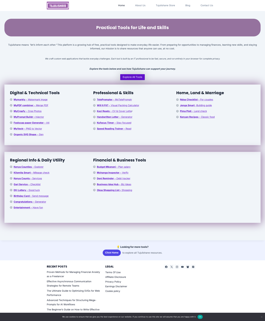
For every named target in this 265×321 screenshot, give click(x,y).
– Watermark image (30, 99)
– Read (114, 128)
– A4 (31, 122)
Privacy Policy (113, 281)
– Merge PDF (31, 105)
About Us (140, 5)
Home (121, 5)
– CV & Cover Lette (114, 111)
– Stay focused (114, 122)
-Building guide (196, 105)
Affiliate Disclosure (115, 277)
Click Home (111, 252)
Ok (200, 317)
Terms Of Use (113, 272)
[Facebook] (166, 266)
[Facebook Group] (187, 266)
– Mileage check (31, 172)
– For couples (196, 99)
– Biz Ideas (114, 184)
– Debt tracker (113, 178)
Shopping (114, 190)
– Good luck (27, 190)
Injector (29, 117)
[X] (171, 266)
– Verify (112, 172)
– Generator (114, 117)
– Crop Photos (28, 111)
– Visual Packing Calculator (118, 105)
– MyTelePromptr (114, 99)
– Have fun (28, 207)
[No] (261, 316)
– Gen (28, 134)
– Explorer (28, 166)
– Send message (31, 196)
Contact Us (207, 5)
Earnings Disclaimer (116, 286)
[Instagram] (177, 266)
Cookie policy (112, 291)
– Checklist (27, 184)
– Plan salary (114, 166)
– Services (28, 178)
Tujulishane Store (165, 5)
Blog (187, 5)
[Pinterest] (193, 266)
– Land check (193, 111)
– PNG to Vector (28, 128)
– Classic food (197, 117)
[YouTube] (182, 266)
